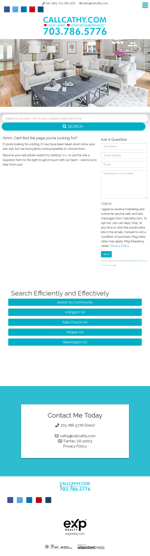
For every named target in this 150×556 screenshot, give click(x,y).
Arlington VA (75, 312)
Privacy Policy (119, 246)
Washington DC (75, 342)
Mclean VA (75, 332)
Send (106, 254)
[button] (73, 126)
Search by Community (75, 302)
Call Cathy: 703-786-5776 (60, 3)
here (64, 155)
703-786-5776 (72, 425)
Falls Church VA (75, 322)
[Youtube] (39, 500)
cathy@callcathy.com (95, 3)
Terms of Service (107, 265)
